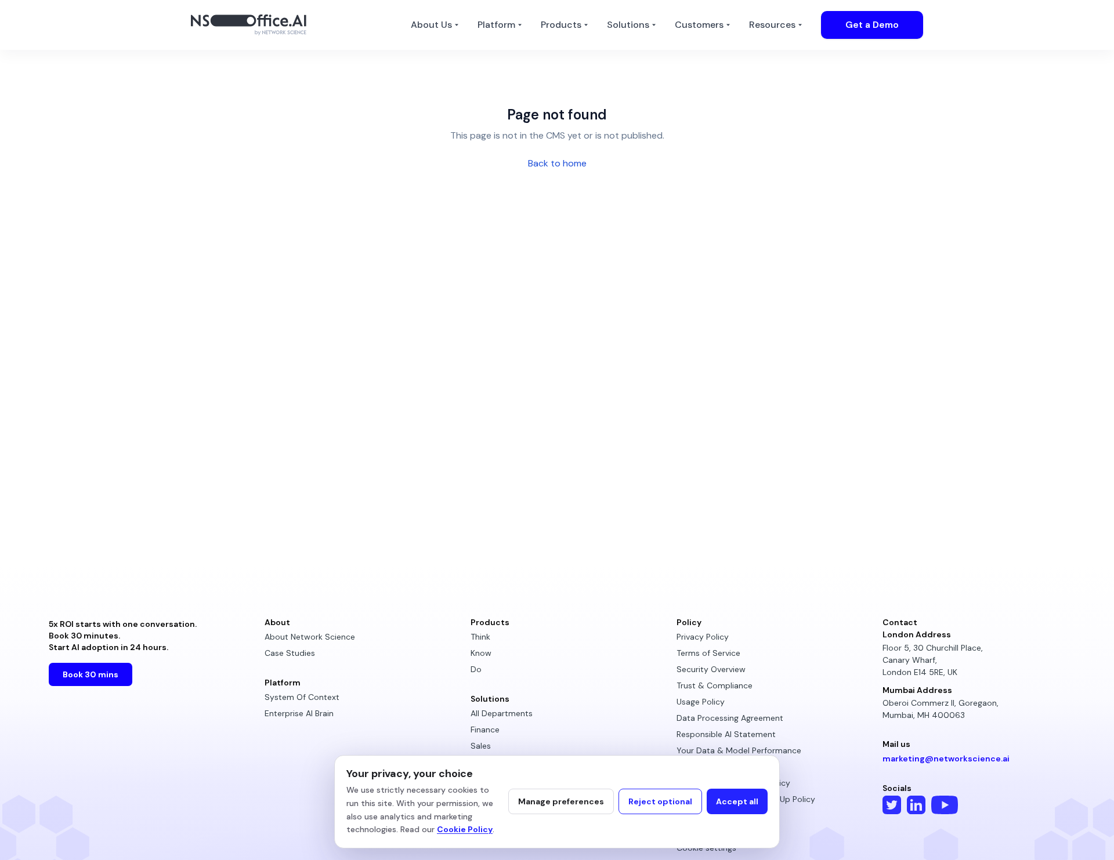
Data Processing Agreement (730, 718)
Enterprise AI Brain (299, 713)
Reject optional (660, 801)
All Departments (502, 713)
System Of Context (302, 697)
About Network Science (310, 637)
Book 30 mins (90, 674)
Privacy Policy (703, 637)
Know (481, 653)
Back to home (557, 163)
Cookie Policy (465, 829)
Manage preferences (561, 801)
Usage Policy (701, 701)
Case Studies (290, 653)
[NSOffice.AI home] (252, 24)
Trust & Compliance (715, 685)
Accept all (737, 801)
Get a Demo (872, 25)
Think (480, 637)
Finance (485, 729)
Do (476, 669)
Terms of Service (708, 653)
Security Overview (711, 669)
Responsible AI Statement (726, 734)
